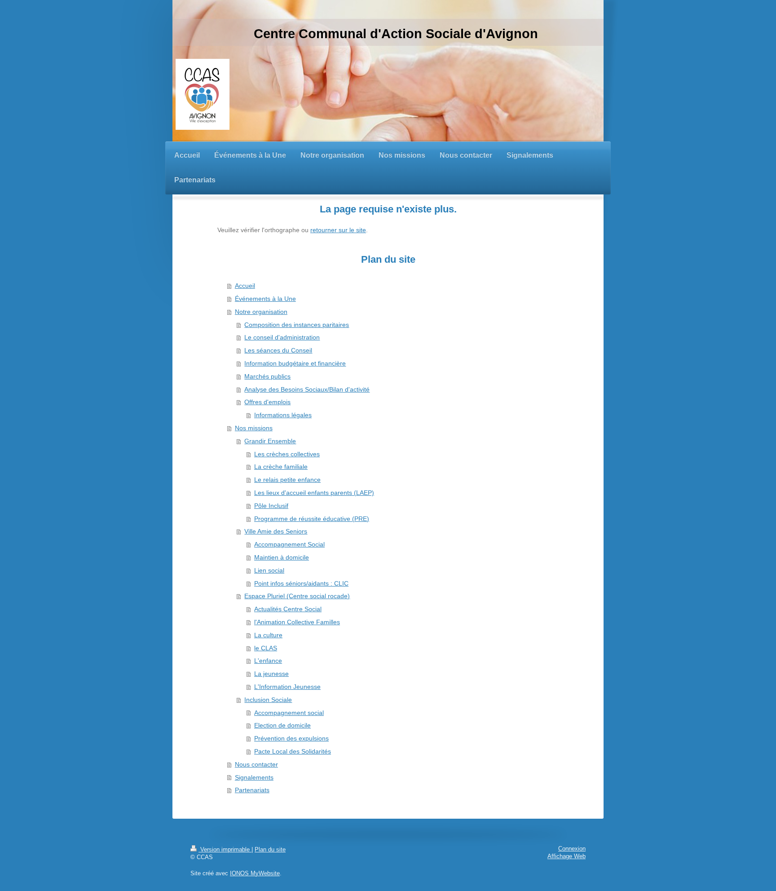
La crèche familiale (281, 466)
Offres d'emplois (267, 402)
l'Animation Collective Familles (297, 622)
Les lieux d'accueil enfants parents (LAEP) (314, 492)
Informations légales (283, 415)
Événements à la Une (265, 298)
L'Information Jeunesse (287, 686)
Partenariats (252, 790)
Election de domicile (282, 725)
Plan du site (270, 850)
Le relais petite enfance (287, 479)
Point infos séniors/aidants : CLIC (301, 583)
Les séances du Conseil (278, 350)
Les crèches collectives (287, 454)
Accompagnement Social (289, 544)
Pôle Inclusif (271, 505)
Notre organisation (261, 311)
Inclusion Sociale (268, 699)
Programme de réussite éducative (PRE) (311, 518)
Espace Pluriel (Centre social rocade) (297, 596)
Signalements (254, 777)
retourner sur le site (338, 230)
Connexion (572, 849)
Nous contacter (256, 764)
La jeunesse (271, 673)
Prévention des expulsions (291, 738)
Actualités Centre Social (288, 609)
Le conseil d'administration (282, 337)
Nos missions (254, 428)
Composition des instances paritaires (296, 324)
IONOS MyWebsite (255, 873)
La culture (268, 635)
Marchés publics (267, 376)
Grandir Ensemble (270, 441)
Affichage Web (566, 856)
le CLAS (265, 648)
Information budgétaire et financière (295, 363)
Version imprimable (224, 850)
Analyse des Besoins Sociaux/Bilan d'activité (307, 389)
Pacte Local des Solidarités (292, 751)
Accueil (245, 285)
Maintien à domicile (281, 557)
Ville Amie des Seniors (275, 531)
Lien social (269, 570)
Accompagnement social (289, 712)
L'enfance (268, 660)
